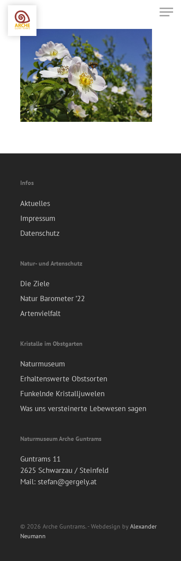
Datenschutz (40, 233)
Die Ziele (35, 283)
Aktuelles (35, 203)
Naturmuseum (42, 364)
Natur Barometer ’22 (52, 298)
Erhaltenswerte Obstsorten (63, 378)
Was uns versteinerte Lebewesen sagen (83, 408)
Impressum (37, 218)
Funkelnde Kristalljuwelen (62, 393)
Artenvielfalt (40, 313)
